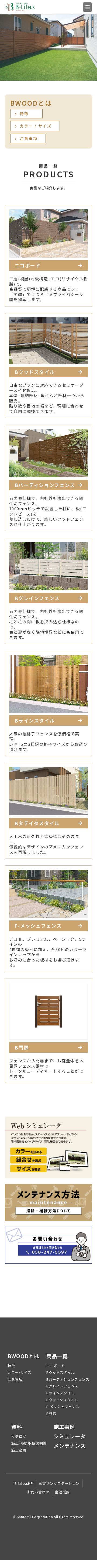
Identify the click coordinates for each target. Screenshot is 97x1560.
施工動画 (18, 1450)
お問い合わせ (38, 1491)
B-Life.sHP (24, 1483)
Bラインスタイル (60, 1392)
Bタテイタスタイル (62, 1399)
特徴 (11, 1365)
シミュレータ (70, 1436)
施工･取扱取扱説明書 (29, 1443)
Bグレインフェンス (62, 1386)
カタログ (18, 1436)
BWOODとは (23, 1356)
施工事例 (64, 1426)
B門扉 (51, 1413)
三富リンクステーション (59, 1483)
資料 (16, 1426)
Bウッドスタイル (60, 1372)
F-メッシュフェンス (62, 1406)
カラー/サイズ (20, 1372)
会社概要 (62, 1491)
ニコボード (55, 1365)
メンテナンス (70, 1445)
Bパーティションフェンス (67, 1379)
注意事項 (15, 1379)
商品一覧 (57, 1356)
